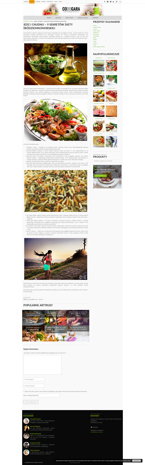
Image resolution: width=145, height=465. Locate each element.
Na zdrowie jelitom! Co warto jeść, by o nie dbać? (78, 328)
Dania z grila (96, 31)
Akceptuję (137, 460)
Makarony (96, 32)
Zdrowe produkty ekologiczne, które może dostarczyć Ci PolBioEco (55, 313)
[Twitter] (110, 1)
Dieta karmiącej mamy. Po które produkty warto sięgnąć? (78, 313)
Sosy (94, 41)
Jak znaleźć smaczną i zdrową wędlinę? (33, 328)
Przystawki (96, 36)
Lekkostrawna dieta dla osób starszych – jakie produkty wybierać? (56, 329)
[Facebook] (104, 1)
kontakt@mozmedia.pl (97, 432)
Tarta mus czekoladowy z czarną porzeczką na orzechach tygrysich (33, 313)
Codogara (26, 21)
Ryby (94, 38)
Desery (95, 29)
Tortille (95, 43)
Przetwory (96, 34)
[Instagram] (107, 1)
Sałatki (95, 39)
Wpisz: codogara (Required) (30, 395)
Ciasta (94, 25)
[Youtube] (113, 1)
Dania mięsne (97, 27)
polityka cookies (126, 460)
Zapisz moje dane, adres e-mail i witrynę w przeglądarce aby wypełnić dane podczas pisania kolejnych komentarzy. (56, 391)
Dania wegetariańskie (99, 46)
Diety (31, 21)
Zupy (94, 45)
